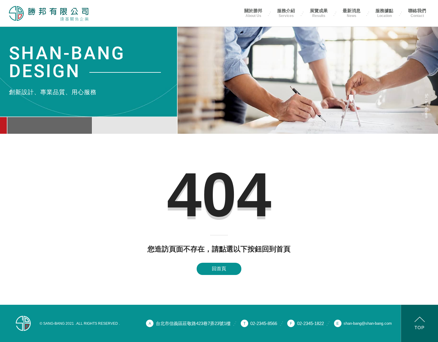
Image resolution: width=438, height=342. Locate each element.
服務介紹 (286, 13)
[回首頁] (23, 323)
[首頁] (48, 13)
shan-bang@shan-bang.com (368, 323)
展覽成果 (319, 13)
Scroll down (426, 106)
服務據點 (384, 13)
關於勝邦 (253, 13)
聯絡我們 (417, 13)
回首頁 (219, 268)
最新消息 (352, 13)
